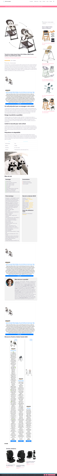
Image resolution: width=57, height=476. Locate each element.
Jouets (47, 1)
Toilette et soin (36, 1)
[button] (53, 1)
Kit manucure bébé (23, 57)
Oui (44, 474)
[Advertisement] (28, 13)
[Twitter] (5, 443)
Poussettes (31, 1)
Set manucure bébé (29, 57)
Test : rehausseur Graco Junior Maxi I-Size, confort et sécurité (10, 465)
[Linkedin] (7, 443)
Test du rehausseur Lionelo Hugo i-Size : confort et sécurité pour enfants (30, 462)
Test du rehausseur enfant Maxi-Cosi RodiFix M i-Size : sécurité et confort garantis (20, 466)
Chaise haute (12, 57)
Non (46, 474)
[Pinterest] (6, 443)
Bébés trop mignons (8, 1)
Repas (40, 1)
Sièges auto (7, 467)
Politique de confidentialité (51, 474)
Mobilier (51, 1)
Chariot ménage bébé (17, 57)
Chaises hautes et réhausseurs (15, 58)
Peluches (44, 1)
